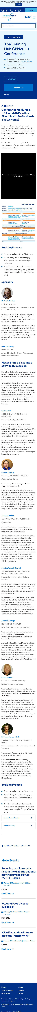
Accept (18, 4)
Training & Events (7, 990)
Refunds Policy (9, 825)
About (20, 987)
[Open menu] (34, 17)
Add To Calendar (26, 61)
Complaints (12, 1001)
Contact (31, 10)
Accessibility (5, 993)
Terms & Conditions (11, 818)
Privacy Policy (19, 999)
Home (3, 987)
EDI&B (20, 993)
